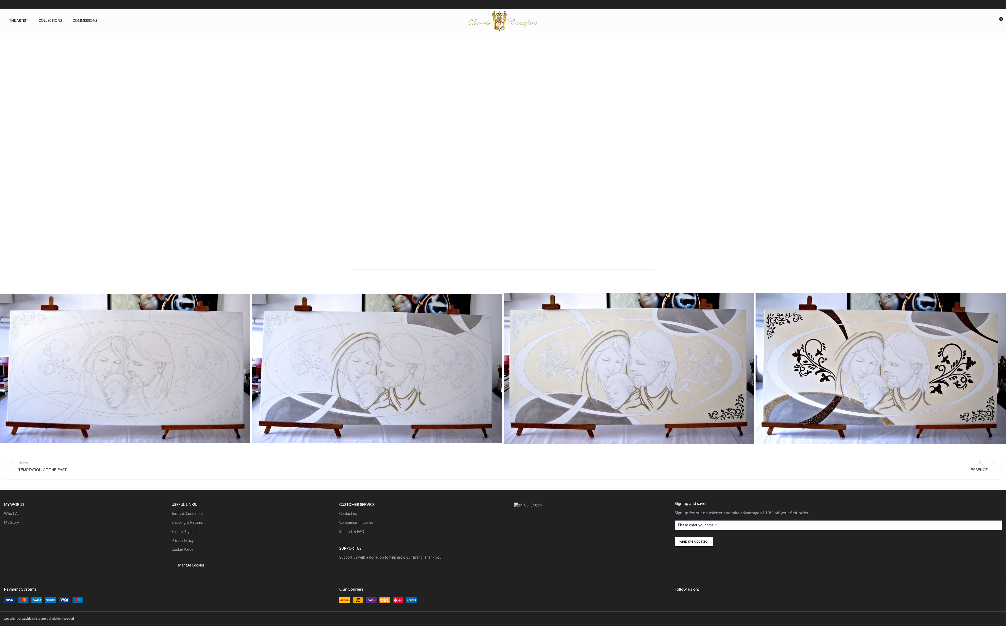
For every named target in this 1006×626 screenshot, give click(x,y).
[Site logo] (503, 21)
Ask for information (535, 178)
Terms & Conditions (187, 514)
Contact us (348, 514)
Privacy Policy (183, 541)
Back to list (503, 466)
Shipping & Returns (187, 523)
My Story (11, 523)
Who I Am (12, 514)
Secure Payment (185, 532)
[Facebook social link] (510, 187)
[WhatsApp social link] (530, 187)
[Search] (980, 21)
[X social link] (517, 187)
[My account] (989, 21)
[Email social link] (524, 187)
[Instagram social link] (690, 600)
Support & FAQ (351, 532)
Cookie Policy (182, 550)
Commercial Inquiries (356, 523)
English (534, 505)
